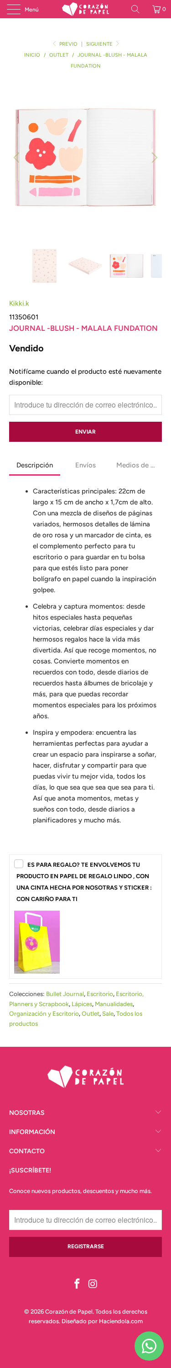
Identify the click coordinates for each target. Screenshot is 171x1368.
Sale (108, 1013)
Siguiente (100, 44)
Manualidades (114, 1003)
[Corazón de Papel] (86, 9)
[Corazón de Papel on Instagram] (93, 1284)
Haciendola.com (121, 1321)
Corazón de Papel (69, 1311)
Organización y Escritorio (44, 1013)
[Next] (153, 157)
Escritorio (100, 993)
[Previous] (18, 157)
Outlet (90, 1013)
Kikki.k (19, 303)
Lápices (82, 1003)
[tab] (34, 466)
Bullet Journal (65, 993)
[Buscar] (138, 9)
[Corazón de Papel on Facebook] (77, 1284)
